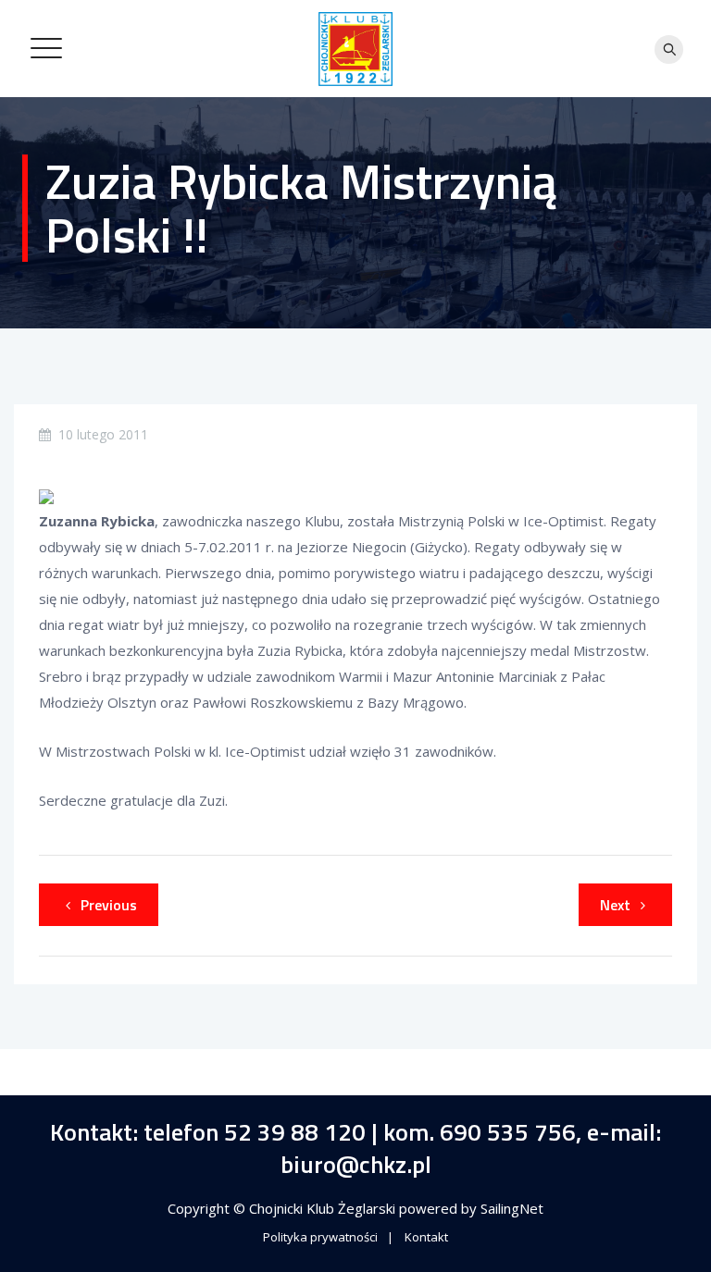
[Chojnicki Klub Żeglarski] (355, 48)
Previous (109, 905)
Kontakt (426, 1237)
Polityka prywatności (320, 1237)
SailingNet (511, 1208)
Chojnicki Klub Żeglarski (324, 1208)
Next (615, 905)
